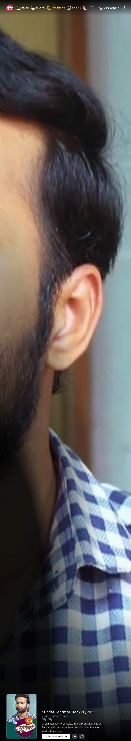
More (60, 731)
